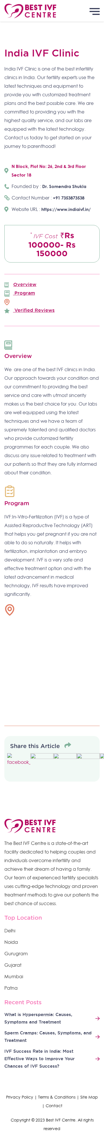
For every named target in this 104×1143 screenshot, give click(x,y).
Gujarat (12, 965)
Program (24, 292)
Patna (11, 988)
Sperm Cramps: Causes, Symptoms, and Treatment (48, 1036)
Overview (24, 284)
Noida (11, 942)
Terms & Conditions (56, 1097)
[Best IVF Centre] (52, 10)
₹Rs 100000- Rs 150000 (52, 244)
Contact (54, 1106)
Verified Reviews (34, 310)
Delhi (9, 930)
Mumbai (13, 976)
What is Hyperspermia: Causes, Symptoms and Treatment (38, 1018)
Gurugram (16, 953)
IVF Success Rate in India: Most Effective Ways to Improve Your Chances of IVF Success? (39, 1058)
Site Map (89, 1097)
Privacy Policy (19, 1097)
